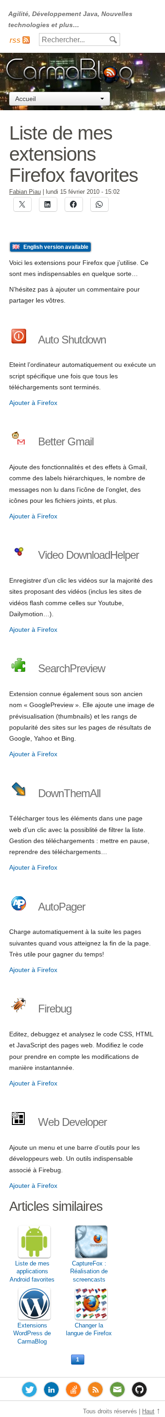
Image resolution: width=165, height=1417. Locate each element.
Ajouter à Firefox (33, 402)
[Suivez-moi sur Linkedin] (51, 1391)
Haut (148, 1411)
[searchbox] (79, 39)
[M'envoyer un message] (117, 1391)
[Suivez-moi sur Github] (139, 1391)
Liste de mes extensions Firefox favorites (73, 154)
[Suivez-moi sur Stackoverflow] (73, 1391)
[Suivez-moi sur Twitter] (29, 1391)
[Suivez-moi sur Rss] (95, 1391)
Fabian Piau (25, 192)
